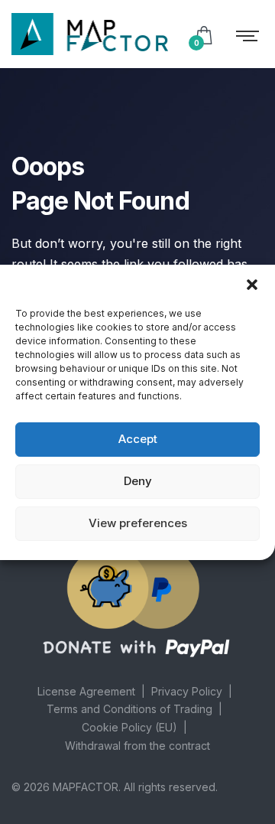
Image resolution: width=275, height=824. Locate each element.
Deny (138, 481)
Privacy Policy (186, 691)
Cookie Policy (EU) (129, 727)
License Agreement (86, 691)
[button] (252, 283)
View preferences (138, 523)
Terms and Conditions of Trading (129, 708)
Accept (137, 439)
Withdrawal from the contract (137, 745)
